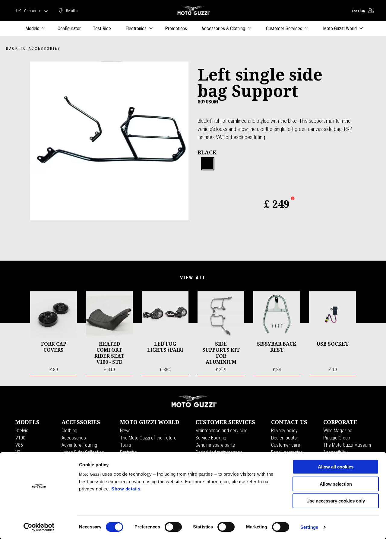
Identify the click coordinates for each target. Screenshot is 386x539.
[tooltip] (208, 164)
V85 (19, 445)
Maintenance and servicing (221, 430)
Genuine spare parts (215, 445)
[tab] (208, 164)
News (125, 430)
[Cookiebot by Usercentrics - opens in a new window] (39, 527)
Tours (125, 445)
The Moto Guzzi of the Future (148, 438)
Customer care (285, 445)
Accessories (74, 438)
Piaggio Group (336, 438)
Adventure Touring (79, 445)
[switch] (173, 527)
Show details (125, 488)
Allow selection (336, 484)
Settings (309, 527)
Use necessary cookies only (335, 500)
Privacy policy (284, 430)
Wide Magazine (337, 430)
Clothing (69, 430)
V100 (20, 438)
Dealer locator (284, 438)
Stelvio (21, 430)
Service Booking (210, 438)
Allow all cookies (335, 466)
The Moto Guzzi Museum (347, 445)
